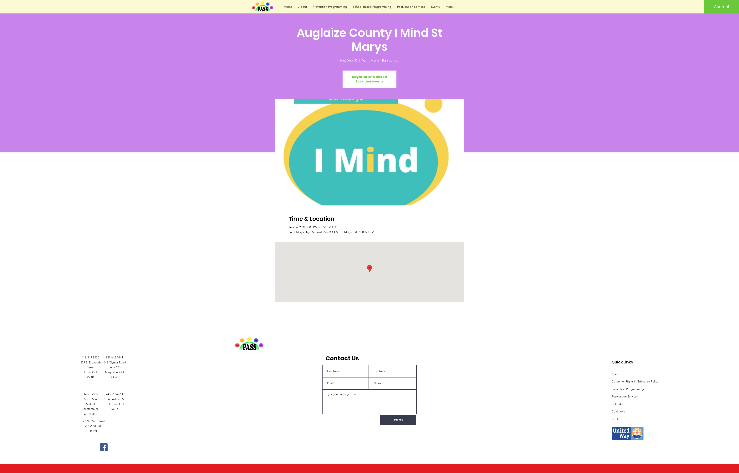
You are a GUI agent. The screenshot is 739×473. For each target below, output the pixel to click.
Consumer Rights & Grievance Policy (635, 381)
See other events (369, 81)
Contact (617, 419)
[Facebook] (104, 447)
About (615, 374)
